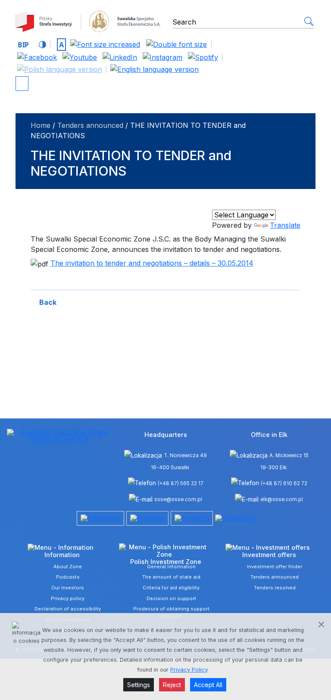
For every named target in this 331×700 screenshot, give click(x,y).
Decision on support (171, 598)
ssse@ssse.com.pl (178, 499)
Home (40, 125)
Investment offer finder (274, 567)
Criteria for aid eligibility (171, 588)
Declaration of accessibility (67, 609)
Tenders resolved (275, 588)
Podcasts (68, 577)
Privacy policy (67, 598)
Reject (172, 684)
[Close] (321, 624)
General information (171, 567)
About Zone (67, 567)
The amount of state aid (171, 577)
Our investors (67, 588)
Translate (285, 225)
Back (47, 302)
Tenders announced (90, 125)
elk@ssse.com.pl (281, 499)
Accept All (208, 684)
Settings (138, 684)
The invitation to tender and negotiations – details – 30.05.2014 (151, 263)
